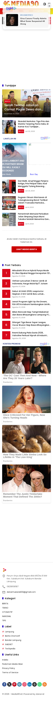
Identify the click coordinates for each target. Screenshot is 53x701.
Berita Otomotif (12, 636)
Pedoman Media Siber (12, 664)
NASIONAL (6, 616)
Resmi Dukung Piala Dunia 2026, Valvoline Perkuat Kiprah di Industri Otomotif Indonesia (29, 334)
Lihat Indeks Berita (26, 249)
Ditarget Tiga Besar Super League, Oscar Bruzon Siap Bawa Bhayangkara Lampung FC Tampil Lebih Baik (31, 323)
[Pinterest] (14, 684)
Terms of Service (10, 672)
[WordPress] (19, 684)
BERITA (7, 101)
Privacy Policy (8, 668)
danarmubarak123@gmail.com (21, 592)
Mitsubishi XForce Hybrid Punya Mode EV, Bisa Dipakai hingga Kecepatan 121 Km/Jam (31, 272)
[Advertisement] (26, 53)
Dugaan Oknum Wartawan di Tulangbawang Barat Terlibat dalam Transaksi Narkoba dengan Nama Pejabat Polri (33, 201)
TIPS (4, 620)
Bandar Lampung (13, 640)
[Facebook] (4, 684)
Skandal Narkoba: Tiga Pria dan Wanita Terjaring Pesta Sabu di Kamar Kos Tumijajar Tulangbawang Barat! (33, 125)
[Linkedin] (29, 684)
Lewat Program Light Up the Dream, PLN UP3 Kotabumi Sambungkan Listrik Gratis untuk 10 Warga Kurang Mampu (31, 303)
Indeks (5, 659)
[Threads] (34, 684)
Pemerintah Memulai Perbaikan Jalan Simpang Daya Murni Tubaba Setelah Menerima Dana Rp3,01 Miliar (34, 217)
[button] (44, 4)
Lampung (9, 631)
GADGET (9, 644)
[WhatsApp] (39, 684)
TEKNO (5, 607)
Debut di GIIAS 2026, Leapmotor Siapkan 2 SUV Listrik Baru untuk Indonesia (28, 292)
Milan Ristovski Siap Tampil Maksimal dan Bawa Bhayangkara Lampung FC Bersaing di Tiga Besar (30, 313)
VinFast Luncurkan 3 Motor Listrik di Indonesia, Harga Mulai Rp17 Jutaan (30, 282)
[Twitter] (9, 684)
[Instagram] (24, 684)
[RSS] (44, 684)
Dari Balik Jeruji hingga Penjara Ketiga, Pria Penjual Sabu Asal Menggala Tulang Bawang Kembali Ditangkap (33, 185)
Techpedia (10, 648)
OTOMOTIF (7, 612)
